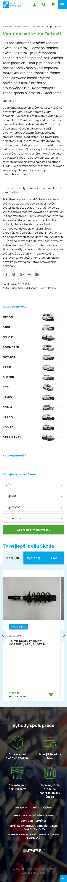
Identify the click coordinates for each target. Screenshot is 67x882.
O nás (35, 807)
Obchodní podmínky (33, 820)
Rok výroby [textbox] (13, 518)
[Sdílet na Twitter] (14, 274)
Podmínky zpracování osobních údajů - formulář (33, 836)
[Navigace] (62, 4)
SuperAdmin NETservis (24, 288)
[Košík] (53, 4)
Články (52, 288)
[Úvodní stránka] (13, 4)
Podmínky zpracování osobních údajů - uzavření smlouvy (33, 827)
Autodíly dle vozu (15, 306)
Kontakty (21, 807)
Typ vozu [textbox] (12, 496)
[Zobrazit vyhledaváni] (43, 4)
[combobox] (33, 484)
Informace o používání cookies (33, 815)
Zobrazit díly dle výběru (33, 530)
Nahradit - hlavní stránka (16, 26)
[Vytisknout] (29, 274)
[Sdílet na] (21, 274)
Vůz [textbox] (8, 485)
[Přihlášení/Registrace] (34, 4)
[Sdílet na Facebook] (6, 274)
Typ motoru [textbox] (14, 507)
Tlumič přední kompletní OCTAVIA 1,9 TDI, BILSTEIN (27, 642)
